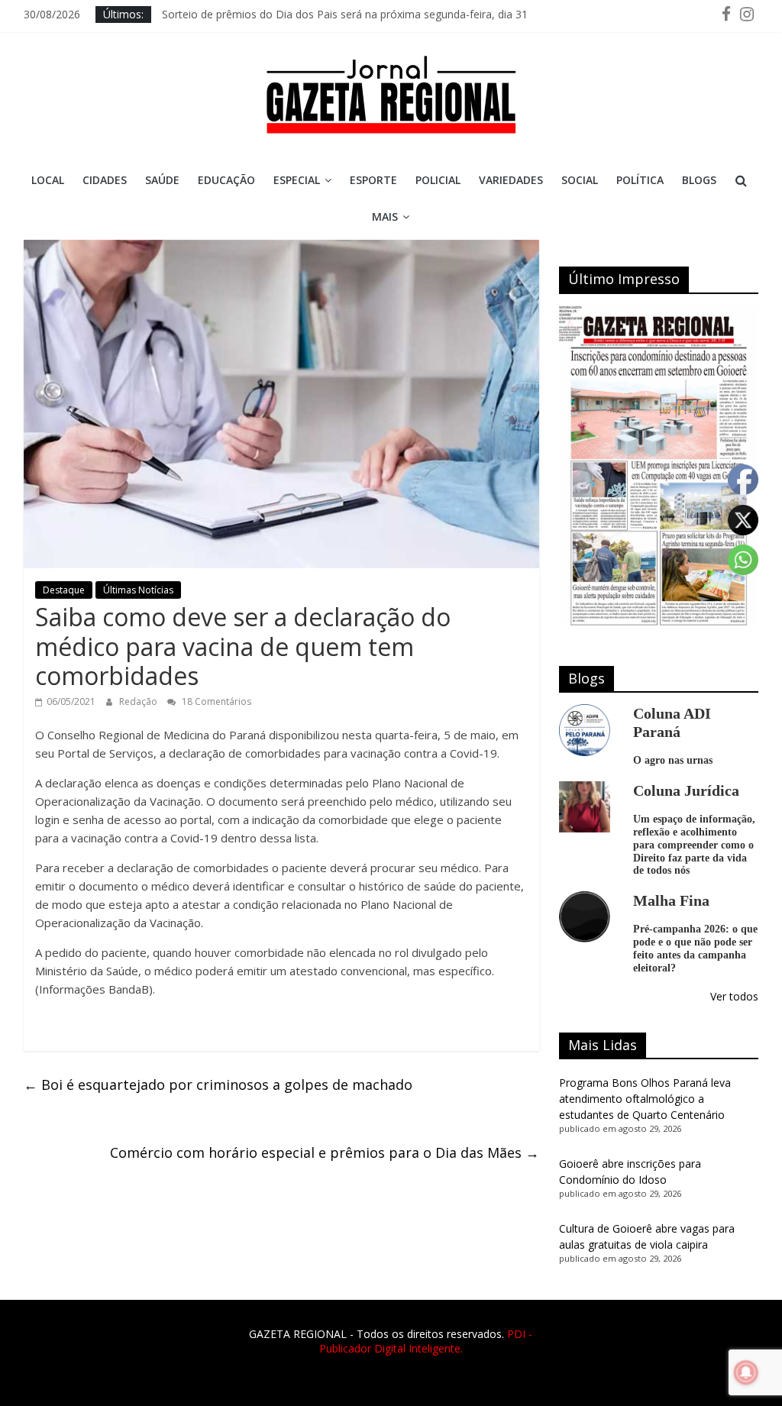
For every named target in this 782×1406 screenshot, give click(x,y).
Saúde (162, 180)
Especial (296, 180)
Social (579, 180)
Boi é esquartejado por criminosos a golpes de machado (218, 1084)
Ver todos (734, 996)
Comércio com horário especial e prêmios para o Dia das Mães (324, 1152)
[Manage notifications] (746, 1372)
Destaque (64, 589)
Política (640, 180)
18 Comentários (215, 701)
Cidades (104, 180)
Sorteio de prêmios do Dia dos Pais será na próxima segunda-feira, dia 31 (345, 18)
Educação (226, 180)
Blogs (699, 180)
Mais (385, 216)
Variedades (511, 180)
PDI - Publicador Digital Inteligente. (426, 1341)
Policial (437, 180)
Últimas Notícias (138, 589)
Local (47, 180)
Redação (139, 701)
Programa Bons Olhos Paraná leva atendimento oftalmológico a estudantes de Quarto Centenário (645, 1098)
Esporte (373, 180)
